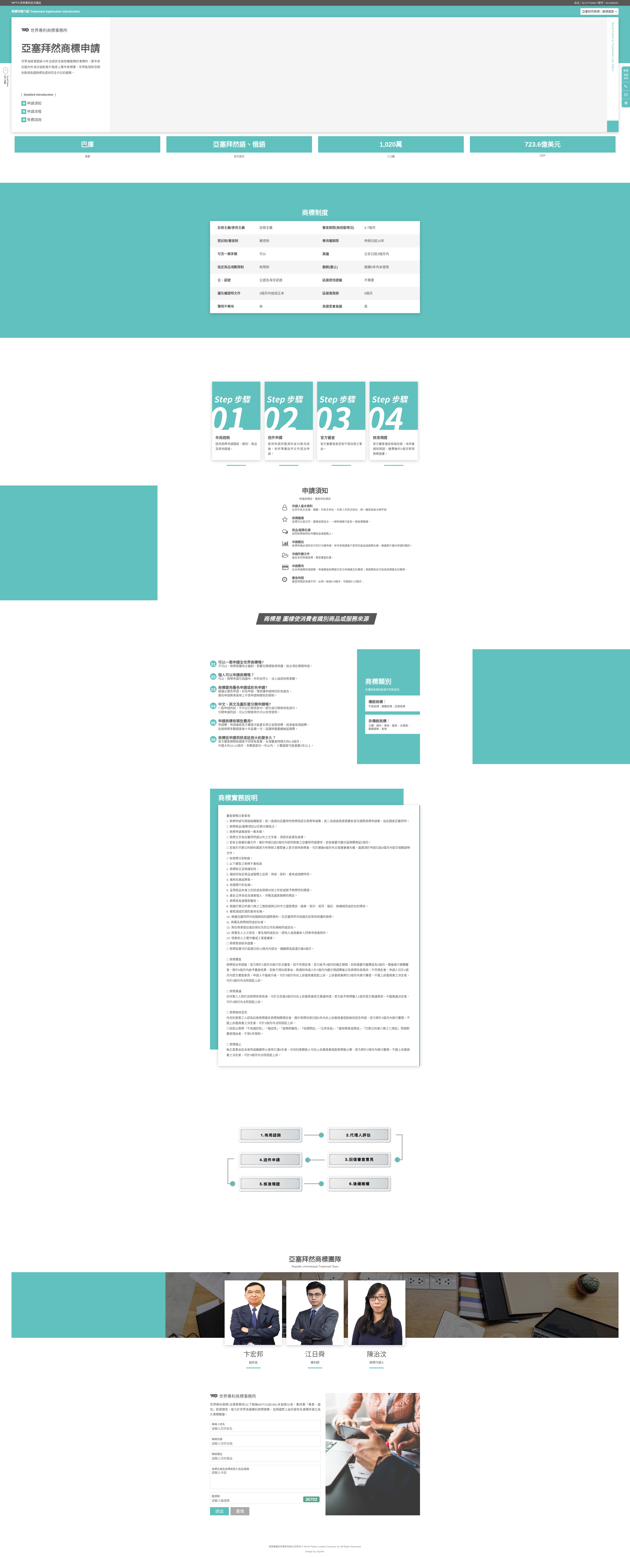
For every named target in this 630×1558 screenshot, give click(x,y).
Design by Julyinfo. (315, 1551)
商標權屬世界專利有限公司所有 (285, 1546)
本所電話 (626, 86)
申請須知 (34, 103)
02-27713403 (589, 3)
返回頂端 (626, 103)
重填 (240, 1511)
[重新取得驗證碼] (311, 1499)
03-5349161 (612, 3)
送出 (219, 1511)
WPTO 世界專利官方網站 (26, 2)
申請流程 (34, 111)
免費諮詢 (626, 76)
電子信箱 (626, 94)
